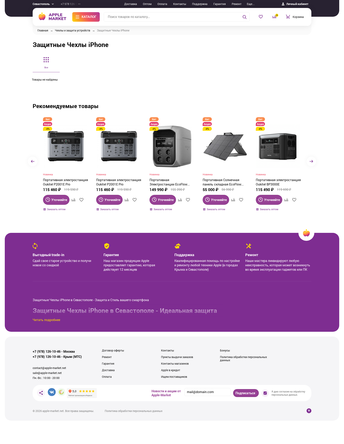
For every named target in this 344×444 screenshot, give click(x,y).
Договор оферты (113, 350)
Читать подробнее (46, 320)
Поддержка (199, 4)
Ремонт (236, 4)
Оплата (162, 4)
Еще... (251, 4)
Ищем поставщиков (174, 376)
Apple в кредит (170, 370)
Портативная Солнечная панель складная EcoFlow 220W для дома (222, 182)
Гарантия (219, 4)
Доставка (130, 4)
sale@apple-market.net (47, 373)
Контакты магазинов (175, 363)
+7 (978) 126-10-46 (47, 351)
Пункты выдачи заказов (177, 357)
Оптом (147, 4)
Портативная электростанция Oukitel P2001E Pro (65, 182)
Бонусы (225, 350)
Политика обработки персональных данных (243, 358)
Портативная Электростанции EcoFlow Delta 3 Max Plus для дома (169, 182)
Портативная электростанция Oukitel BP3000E (278, 182)
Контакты (179, 4)
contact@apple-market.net (49, 368)
